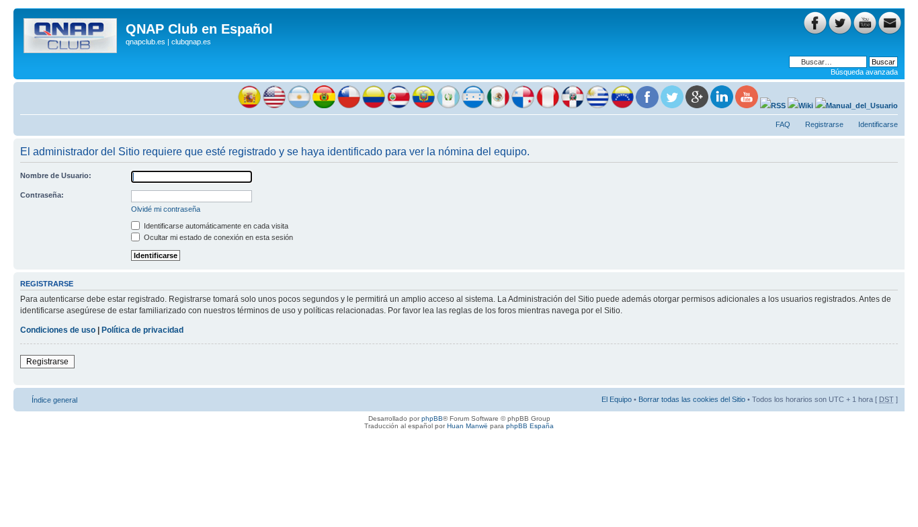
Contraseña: (42, 195)
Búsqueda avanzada (864, 72)
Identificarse (878, 124)
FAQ (783, 124)
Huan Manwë (467, 426)
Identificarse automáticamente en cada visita (215, 226)
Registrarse (824, 124)
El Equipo (616, 399)
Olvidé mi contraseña (165, 209)
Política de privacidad (142, 330)
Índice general (54, 400)
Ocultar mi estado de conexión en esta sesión (217, 237)
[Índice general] (71, 32)
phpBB (432, 418)
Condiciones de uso (57, 330)
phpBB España (530, 426)
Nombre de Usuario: (55, 175)
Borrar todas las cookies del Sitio (691, 399)
